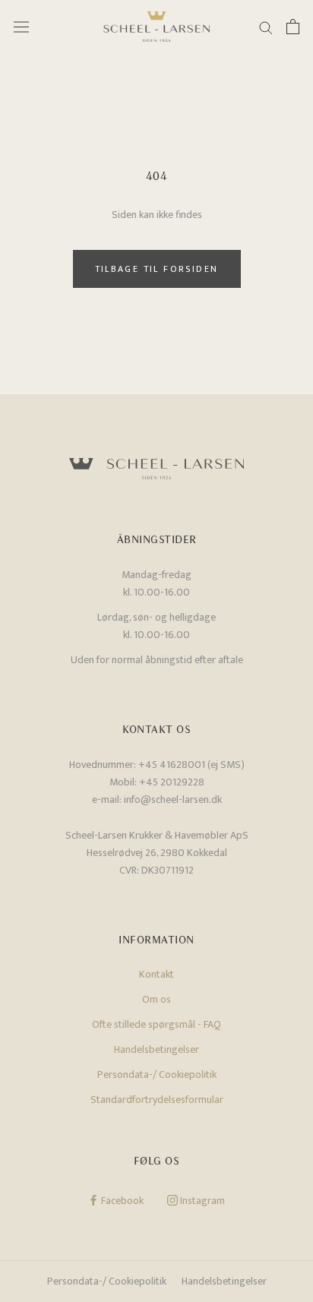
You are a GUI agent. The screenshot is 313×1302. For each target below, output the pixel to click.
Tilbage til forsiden (157, 269)
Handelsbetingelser (156, 1049)
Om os (156, 999)
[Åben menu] (21, 27)
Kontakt (156, 974)
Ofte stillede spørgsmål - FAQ (156, 1024)
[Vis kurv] (292, 26)
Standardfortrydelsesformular (156, 1100)
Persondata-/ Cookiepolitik (157, 1074)
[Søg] (266, 27)
